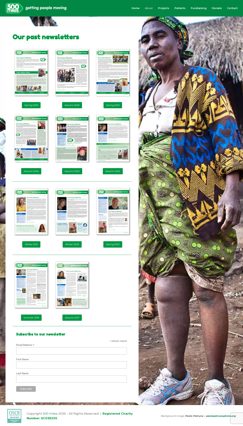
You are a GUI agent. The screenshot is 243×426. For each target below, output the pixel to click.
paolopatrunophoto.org (221, 415)
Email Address (25, 345)
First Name (22, 359)
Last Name (22, 373)
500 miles (50, 413)
